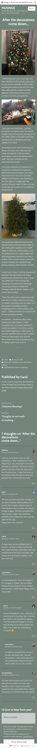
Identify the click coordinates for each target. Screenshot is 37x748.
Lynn (3, 492)
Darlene (5, 450)
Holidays (15, 362)
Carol (6, 360)
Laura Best (6, 572)
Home (21, 362)
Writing (4, 365)
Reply (33, 483)
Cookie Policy (28, 737)
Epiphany (24, 367)
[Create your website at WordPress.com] (18, 2)
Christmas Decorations (12, 367)
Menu (32, 8)
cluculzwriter (7, 673)
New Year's (27, 362)
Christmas (7, 362)
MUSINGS (8, 8)
